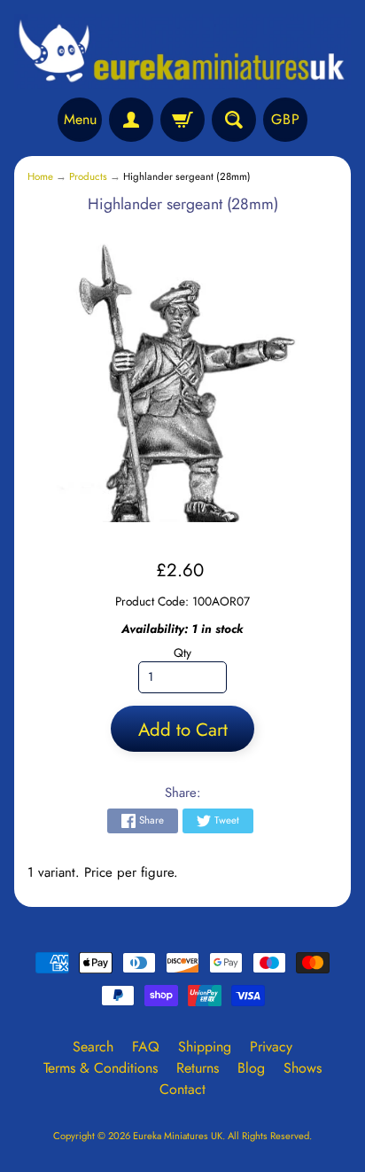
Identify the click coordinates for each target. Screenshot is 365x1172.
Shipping (204, 1046)
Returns (197, 1068)
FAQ (145, 1046)
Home (40, 176)
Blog (251, 1068)
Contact (182, 1089)
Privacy (271, 1046)
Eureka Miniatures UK (177, 1136)
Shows (302, 1068)
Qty (182, 652)
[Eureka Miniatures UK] (182, 51)
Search (93, 1046)
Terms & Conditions (100, 1068)
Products (88, 176)
